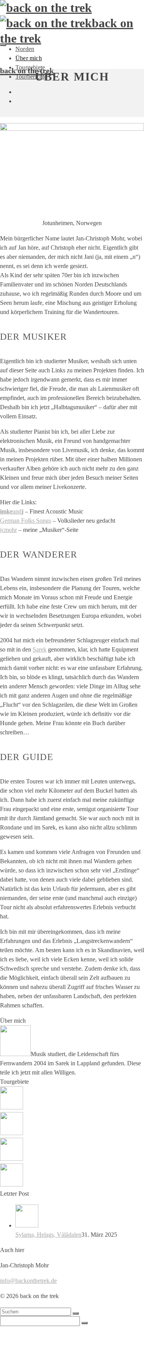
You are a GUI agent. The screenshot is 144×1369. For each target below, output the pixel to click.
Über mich (28, 58)
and (11, 511)
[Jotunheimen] (72, 1176)
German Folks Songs (25, 520)
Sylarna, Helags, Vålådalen (48, 1234)
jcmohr (8, 530)
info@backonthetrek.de (28, 1280)
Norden (24, 49)
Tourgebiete (30, 1351)
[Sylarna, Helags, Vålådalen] (79, 1217)
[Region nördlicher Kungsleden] (72, 1125)
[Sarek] (72, 1099)
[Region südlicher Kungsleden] (72, 1150)
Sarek (39, 649)
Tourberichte (31, 1359)
